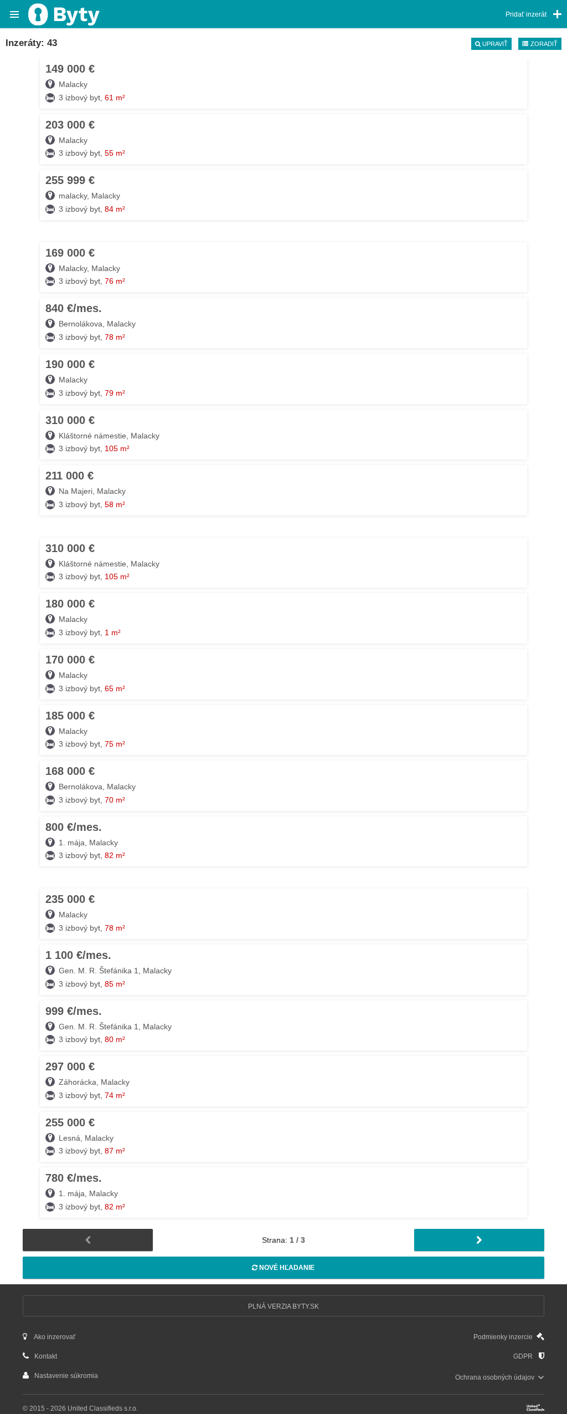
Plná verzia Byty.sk (283, 1306)
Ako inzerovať (54, 1337)
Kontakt (45, 1356)
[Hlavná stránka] (64, 11)
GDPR (523, 1356)
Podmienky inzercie (503, 1337)
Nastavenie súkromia (65, 1376)
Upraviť (494, 43)
